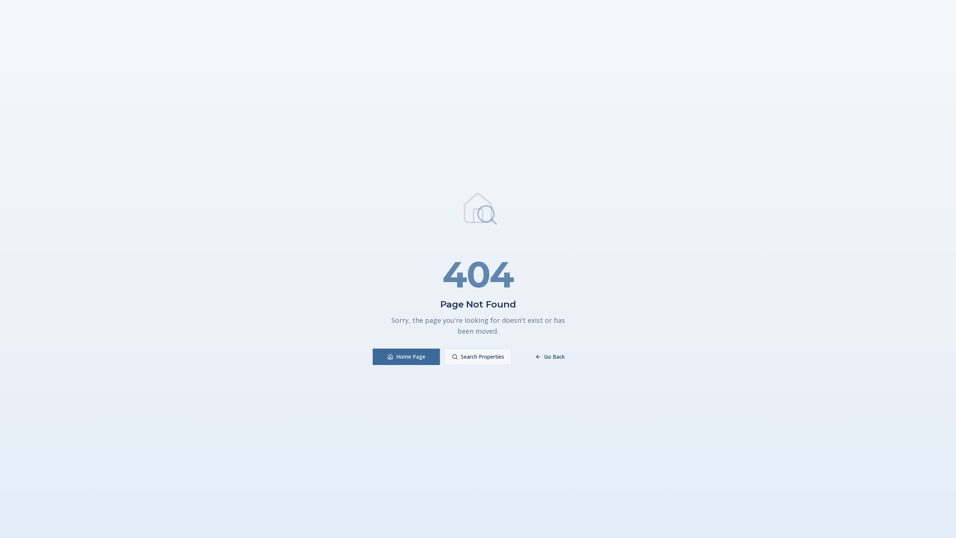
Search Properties (482, 356)
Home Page (410, 356)
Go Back (554, 356)
